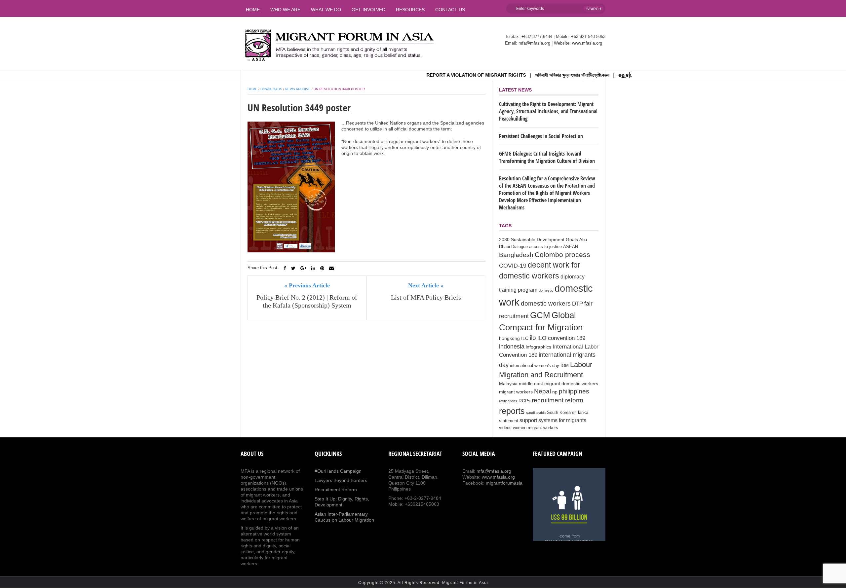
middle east (531, 383)
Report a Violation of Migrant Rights (459, 75)
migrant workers (516, 391)
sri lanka (580, 412)
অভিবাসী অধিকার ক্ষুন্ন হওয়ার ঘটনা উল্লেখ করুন (556, 75)
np (555, 391)
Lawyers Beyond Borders (341, 480)
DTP (577, 304)
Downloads (271, 89)
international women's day (534, 365)
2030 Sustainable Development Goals (538, 239)
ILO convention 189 (561, 338)
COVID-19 (512, 265)
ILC (524, 338)
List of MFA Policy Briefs (426, 297)
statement (508, 421)
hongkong (509, 338)
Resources (410, 9)
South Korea (559, 412)
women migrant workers (535, 427)
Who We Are (285, 9)
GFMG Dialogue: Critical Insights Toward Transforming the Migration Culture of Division (547, 157)
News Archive (298, 89)
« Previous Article (307, 285)
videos (505, 427)
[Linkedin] (313, 268)
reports (512, 411)
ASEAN (570, 246)
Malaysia (508, 383)
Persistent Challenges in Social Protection (541, 136)
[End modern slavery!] (569, 504)
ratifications (508, 401)
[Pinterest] (322, 268)
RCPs (524, 400)
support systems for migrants (552, 420)
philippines (574, 391)
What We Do (326, 9)
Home (253, 9)
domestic (546, 290)
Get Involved (368, 9)
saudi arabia (536, 413)
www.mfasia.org (587, 43)
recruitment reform (557, 400)
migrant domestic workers (571, 383)
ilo (533, 337)
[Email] (331, 268)
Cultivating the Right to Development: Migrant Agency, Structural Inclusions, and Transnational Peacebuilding (548, 111)
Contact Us (450, 9)
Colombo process (562, 254)
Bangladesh (516, 254)
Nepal (542, 391)
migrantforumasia (504, 483)
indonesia (511, 346)
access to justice (545, 246)
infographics (538, 346)
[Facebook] (285, 268)
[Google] (303, 268)
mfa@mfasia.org (534, 43)
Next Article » (425, 285)
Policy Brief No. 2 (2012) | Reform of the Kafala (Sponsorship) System (306, 301)
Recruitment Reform (336, 489)
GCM (540, 315)
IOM (564, 365)
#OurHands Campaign (338, 471)
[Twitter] (293, 268)
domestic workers (546, 303)
